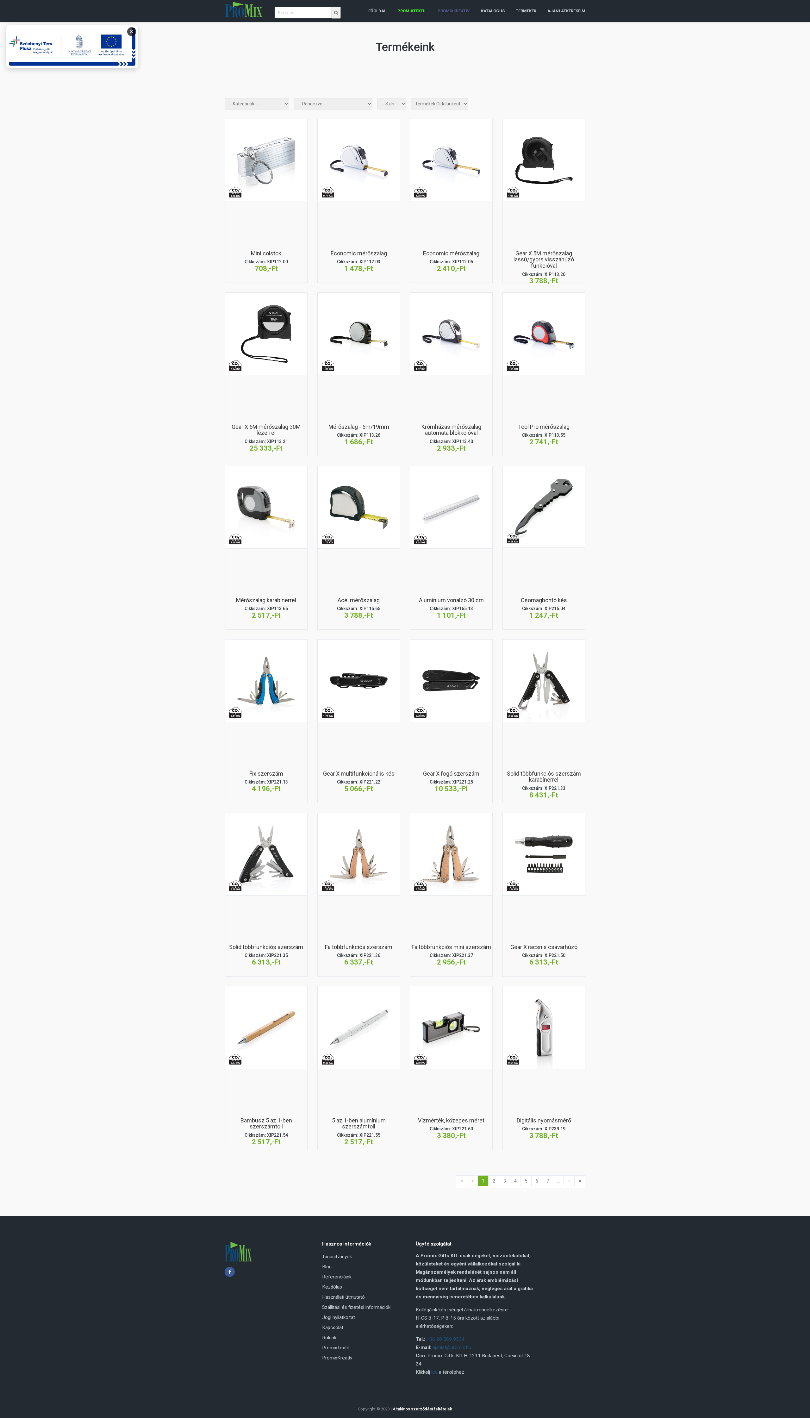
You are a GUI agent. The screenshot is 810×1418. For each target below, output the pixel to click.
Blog (327, 1267)
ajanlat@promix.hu (452, 1347)
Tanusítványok (337, 1256)
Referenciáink (337, 1277)
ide (434, 1372)
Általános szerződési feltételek (422, 1409)
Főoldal (377, 11)
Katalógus (493, 11)
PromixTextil (335, 1348)
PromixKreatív (337, 1358)
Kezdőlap (332, 1287)
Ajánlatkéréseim (566, 11)
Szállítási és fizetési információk (356, 1307)
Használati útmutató (343, 1297)
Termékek (526, 11)
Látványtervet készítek (266, 190)
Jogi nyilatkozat (338, 1317)
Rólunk (329, 1337)
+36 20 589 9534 (445, 1339)
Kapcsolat (332, 1327)
